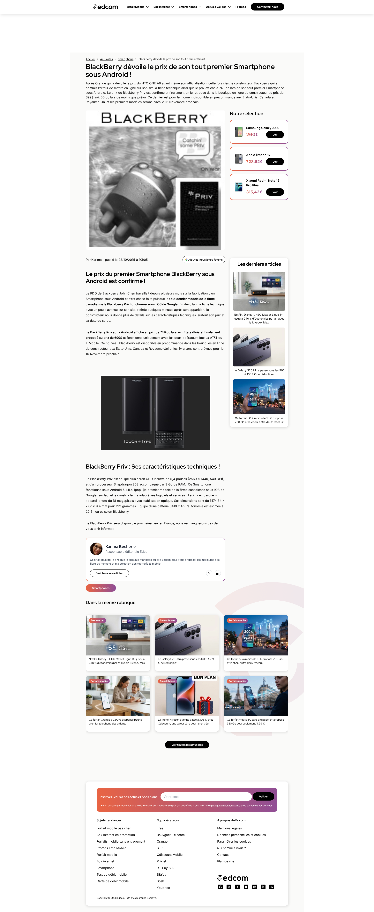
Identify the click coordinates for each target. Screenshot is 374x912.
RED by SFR (165, 868)
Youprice (163, 888)
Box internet (105, 861)
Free (160, 828)
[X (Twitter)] (209, 573)
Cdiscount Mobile (170, 855)
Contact (223, 855)
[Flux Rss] (272, 887)
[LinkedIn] (218, 573)
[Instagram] (254, 887)
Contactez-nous (267, 7)
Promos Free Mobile (111, 848)
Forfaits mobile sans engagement (121, 841)
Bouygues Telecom (171, 835)
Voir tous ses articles (109, 573)
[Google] (220, 887)
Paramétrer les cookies (234, 841)
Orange (162, 841)
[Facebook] (237, 887)
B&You (161, 874)
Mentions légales (229, 828)
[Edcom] (105, 6)
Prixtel (161, 861)
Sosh (160, 881)
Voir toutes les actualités (187, 744)
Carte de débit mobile (113, 881)
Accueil (90, 59)
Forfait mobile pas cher (114, 828)
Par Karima (94, 260)
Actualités (106, 59)
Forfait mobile (107, 855)
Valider (263, 796)
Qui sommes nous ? (231, 848)
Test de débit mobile (112, 874)
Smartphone (125, 59)
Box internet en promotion (116, 835)
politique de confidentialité (225, 805)
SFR (159, 848)
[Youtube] (246, 887)
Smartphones (100, 588)
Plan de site (225, 861)
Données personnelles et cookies (241, 835)
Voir (275, 134)
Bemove (151, 897)
